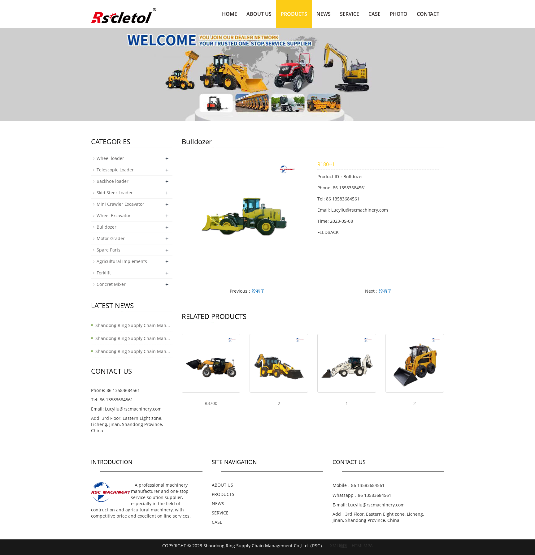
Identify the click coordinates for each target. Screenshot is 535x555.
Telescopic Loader (115, 170)
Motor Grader (111, 238)
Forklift (104, 273)
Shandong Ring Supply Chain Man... (132, 325)
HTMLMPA (362, 546)
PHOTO (398, 14)
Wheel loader (110, 158)
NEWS (323, 14)
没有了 (258, 291)
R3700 (211, 403)
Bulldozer (106, 227)
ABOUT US (259, 14)
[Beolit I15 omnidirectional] (211, 363)
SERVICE (349, 14)
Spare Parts (108, 250)
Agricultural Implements (122, 261)
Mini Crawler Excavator (120, 204)
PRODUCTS (294, 14)
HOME (229, 14)
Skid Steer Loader (115, 193)
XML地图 (338, 546)
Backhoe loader (112, 181)
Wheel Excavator (114, 215)
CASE (374, 14)
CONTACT (428, 14)
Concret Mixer (111, 284)
